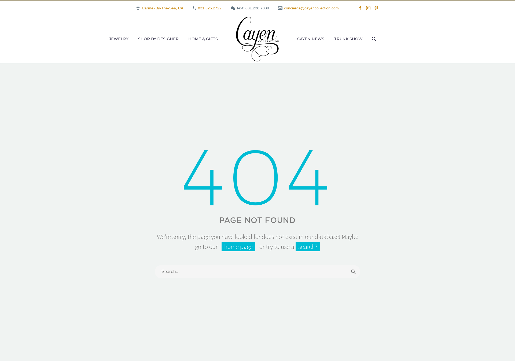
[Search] (373, 39)
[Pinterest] (376, 8)
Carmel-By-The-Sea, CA (162, 8)
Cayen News (310, 38)
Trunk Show (348, 38)
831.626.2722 (210, 8)
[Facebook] (360, 8)
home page (238, 246)
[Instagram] (368, 8)
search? (307, 246)
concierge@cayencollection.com (311, 8)
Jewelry (118, 38)
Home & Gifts (203, 38)
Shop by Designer (158, 38)
